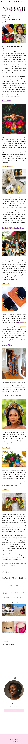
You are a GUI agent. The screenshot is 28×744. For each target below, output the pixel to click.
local (3, 578)
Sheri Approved (21, 322)
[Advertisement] (14, 723)
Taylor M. (5, 490)
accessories (7, 577)
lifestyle (22, 577)
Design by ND (14, 741)
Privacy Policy (14, 739)
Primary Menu (1, 1)
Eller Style (12, 85)
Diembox (12, 201)
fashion (12, 577)
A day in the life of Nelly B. (16, 737)
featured (17, 577)
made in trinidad (10, 578)
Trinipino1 (23, 326)
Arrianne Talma (21, 85)
